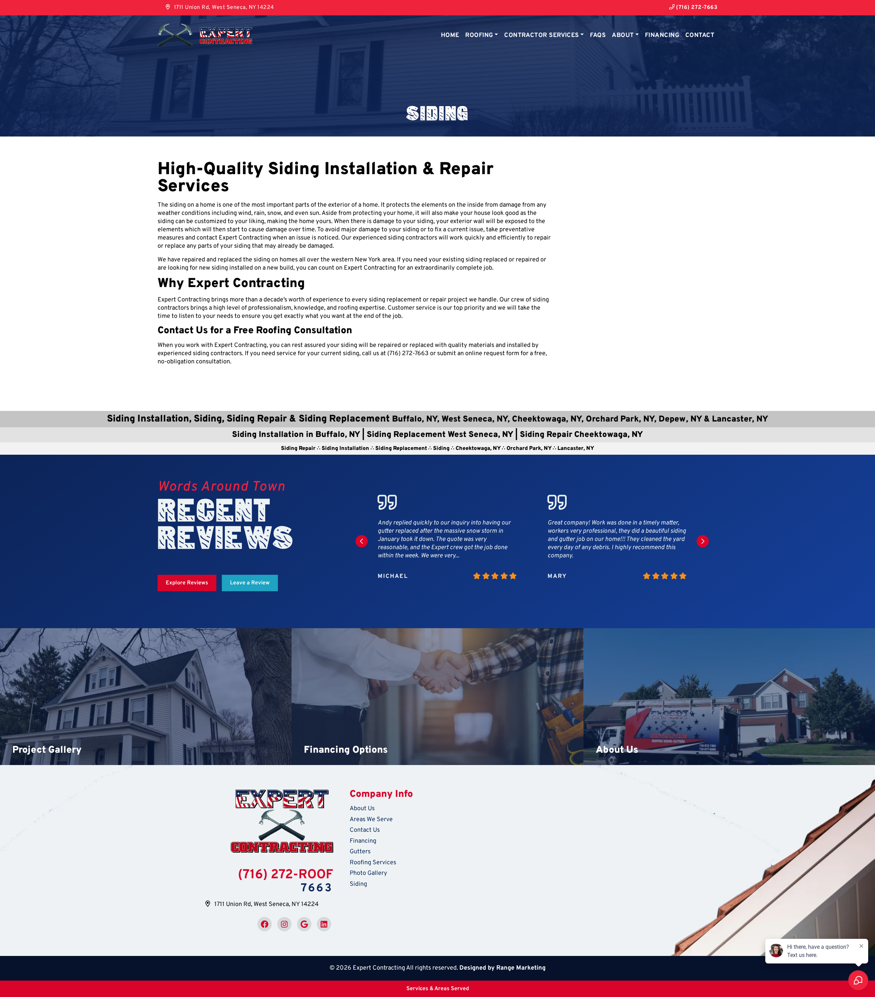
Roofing (479, 35)
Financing (662, 35)
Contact (699, 35)
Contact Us (365, 830)
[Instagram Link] (284, 924)
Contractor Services (541, 35)
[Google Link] (304, 924)
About (623, 35)
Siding (358, 884)
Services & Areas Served (437, 988)
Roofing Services (373, 863)
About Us (362, 809)
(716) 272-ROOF (285, 875)
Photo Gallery (368, 873)
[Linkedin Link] (324, 924)
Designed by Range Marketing (502, 968)
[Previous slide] (361, 541)
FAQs (598, 35)
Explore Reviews (187, 583)
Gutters (360, 852)
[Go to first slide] (703, 541)
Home (450, 35)
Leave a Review (250, 583)
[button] (146, 696)
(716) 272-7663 (696, 7)
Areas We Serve (371, 820)
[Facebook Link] (264, 924)
